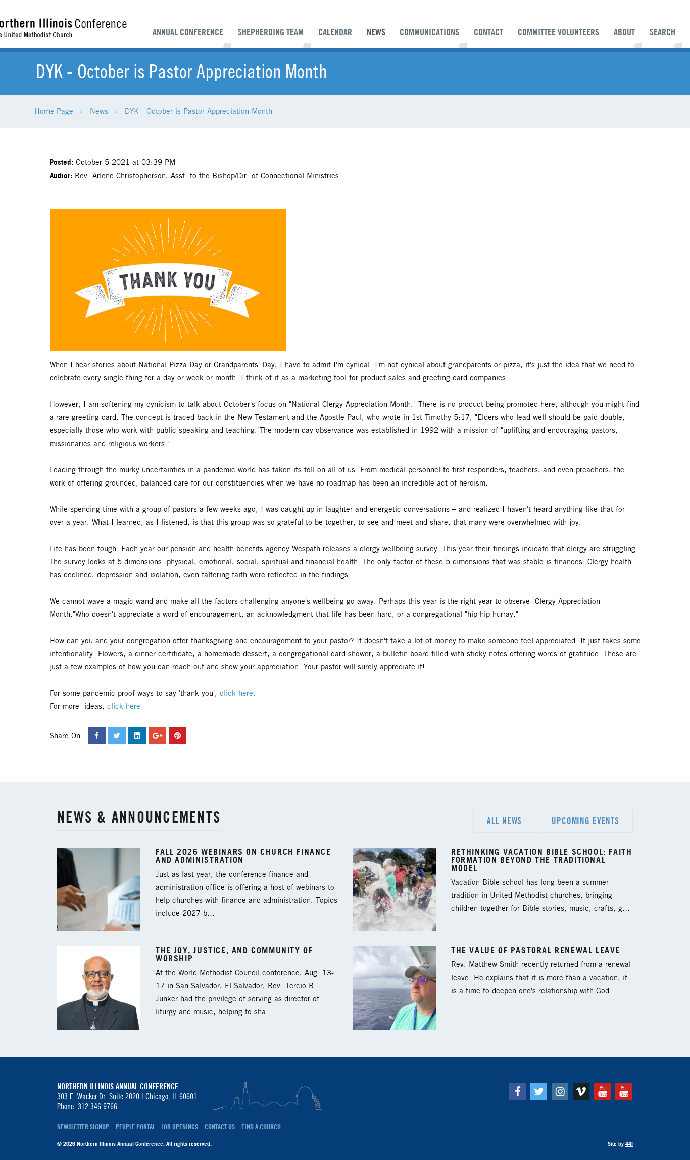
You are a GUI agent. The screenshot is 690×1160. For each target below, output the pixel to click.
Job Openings (180, 1126)
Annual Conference (188, 32)
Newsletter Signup (83, 1126)
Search (662, 32)
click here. (238, 694)
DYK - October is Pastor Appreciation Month (198, 112)
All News (504, 821)
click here (123, 707)
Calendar (335, 32)
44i (629, 1143)
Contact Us (220, 1126)
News (376, 32)
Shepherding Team (271, 32)
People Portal (135, 1126)
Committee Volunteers (558, 32)
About (624, 32)
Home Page (53, 112)
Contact (488, 32)
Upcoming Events (585, 821)
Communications (429, 32)
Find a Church (261, 1126)
